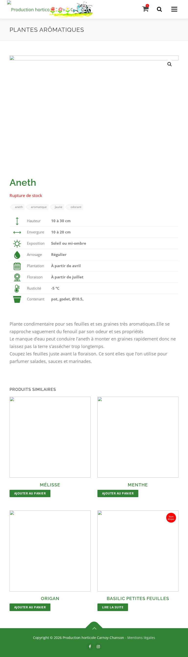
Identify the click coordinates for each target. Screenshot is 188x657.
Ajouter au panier (30, 493)
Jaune (58, 207)
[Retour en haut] (94, 628)
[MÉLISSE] (50, 437)
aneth (19, 207)
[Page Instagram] (98, 646)
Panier (147, 5)
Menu (174, 9)
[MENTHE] (137, 437)
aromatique (39, 207)
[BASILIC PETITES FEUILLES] (137, 550)
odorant (75, 207)
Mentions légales (141, 637)
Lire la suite (113, 607)
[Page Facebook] (90, 646)
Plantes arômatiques (47, 29)
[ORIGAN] (50, 550)
